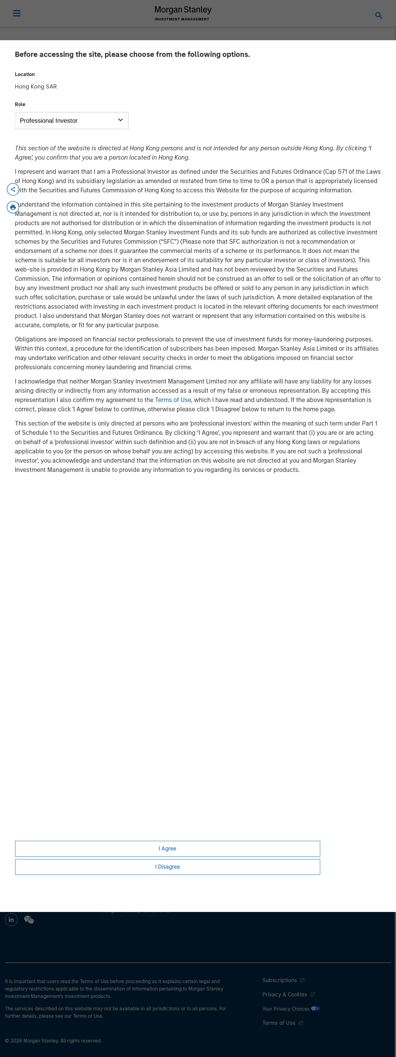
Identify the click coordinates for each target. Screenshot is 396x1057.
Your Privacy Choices (286, 1009)
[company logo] (183, 13)
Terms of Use (173, 400)
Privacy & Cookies (284, 994)
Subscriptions (279, 980)
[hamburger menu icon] (16, 13)
